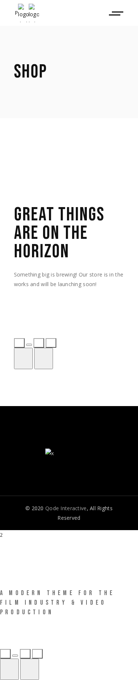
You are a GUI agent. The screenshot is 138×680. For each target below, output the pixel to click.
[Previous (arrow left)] (23, 358)
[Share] (29, 345)
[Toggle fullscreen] (38, 343)
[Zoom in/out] (51, 343)
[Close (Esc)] (19, 343)
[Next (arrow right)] (43, 358)
